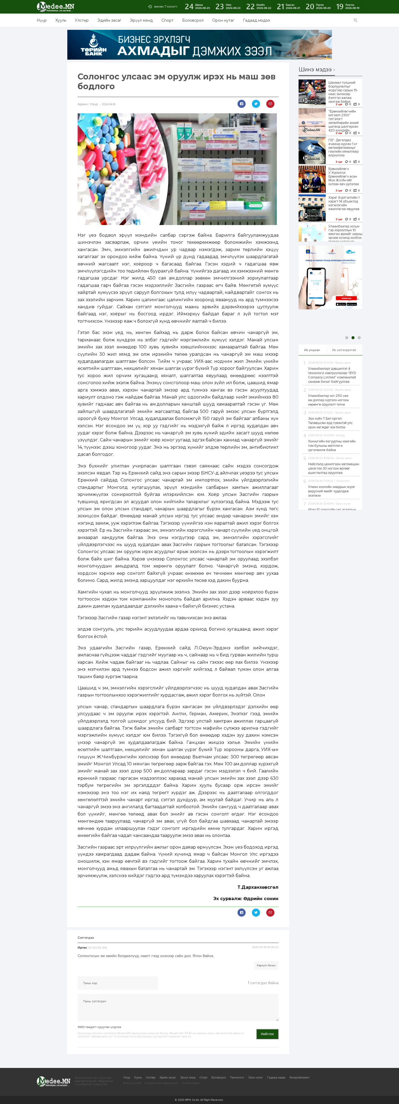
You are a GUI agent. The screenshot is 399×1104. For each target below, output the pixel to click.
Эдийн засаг (109, 20)
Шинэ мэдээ (315, 69)
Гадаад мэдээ (256, 20)
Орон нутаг (223, 20)
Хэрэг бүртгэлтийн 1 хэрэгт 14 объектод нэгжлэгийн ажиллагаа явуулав (343, 203)
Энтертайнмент (299, 1077)
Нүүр (42, 20)
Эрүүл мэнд (141, 20)
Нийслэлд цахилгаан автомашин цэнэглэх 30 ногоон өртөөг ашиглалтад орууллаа (333, 468)
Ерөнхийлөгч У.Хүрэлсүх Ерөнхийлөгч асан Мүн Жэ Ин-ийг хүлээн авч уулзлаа (343, 176)
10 (316, 55)
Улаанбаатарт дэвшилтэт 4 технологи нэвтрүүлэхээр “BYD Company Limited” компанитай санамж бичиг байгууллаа (332, 375)
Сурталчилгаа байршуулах (161, 1083)
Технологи (237, 1077)
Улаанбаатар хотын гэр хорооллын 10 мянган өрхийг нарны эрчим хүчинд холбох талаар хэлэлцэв (345, 233)
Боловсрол (193, 20)
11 (322, 55)
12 (328, 55)
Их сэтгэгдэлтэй (344, 350)
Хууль (60, 20)
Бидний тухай (132, 1083)
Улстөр (82, 20)
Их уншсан (312, 350)
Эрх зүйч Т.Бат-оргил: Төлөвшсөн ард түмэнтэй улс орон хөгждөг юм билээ (330, 422)
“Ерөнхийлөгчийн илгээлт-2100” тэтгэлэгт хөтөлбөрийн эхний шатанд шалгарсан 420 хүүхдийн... (343, 121)
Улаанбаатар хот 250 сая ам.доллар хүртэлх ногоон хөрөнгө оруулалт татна (328, 400)
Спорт (167, 20)
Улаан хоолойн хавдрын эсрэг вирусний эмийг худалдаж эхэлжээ (331, 491)
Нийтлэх (267, 1034)
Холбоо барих (191, 1083)
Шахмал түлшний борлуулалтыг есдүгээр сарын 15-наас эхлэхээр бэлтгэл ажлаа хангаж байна (343, 92)
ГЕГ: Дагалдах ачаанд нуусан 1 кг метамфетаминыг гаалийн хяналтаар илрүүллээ (343, 147)
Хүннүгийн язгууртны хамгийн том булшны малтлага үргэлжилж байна (332, 445)
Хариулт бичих (266, 965)
